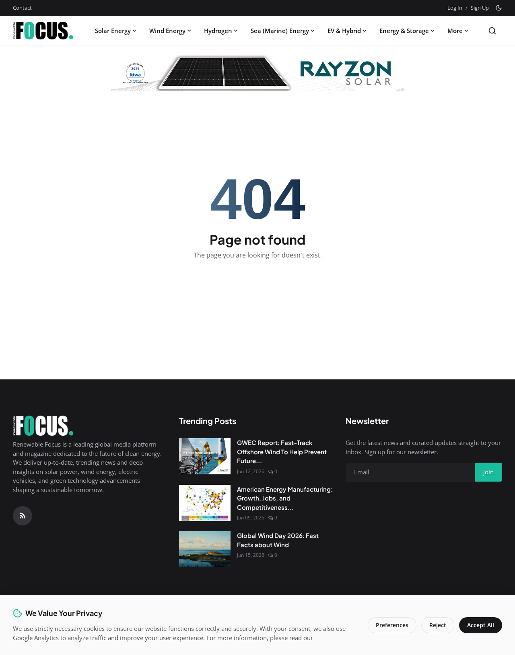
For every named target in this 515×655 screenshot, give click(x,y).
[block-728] (257, 73)
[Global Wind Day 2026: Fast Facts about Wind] (205, 549)
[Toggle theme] (498, 7)
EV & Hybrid (344, 31)
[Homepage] (43, 31)
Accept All (480, 625)
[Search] (492, 31)
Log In (454, 7)
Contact (22, 7)
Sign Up (480, 7)
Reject (437, 625)
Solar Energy (113, 31)
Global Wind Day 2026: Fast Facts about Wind (278, 539)
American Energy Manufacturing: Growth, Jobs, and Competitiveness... (285, 498)
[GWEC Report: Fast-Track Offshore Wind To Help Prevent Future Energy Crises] (205, 456)
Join (488, 472)
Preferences (392, 625)
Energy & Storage (404, 31)
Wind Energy (167, 31)
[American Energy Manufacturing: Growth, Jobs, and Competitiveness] (205, 503)
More (455, 31)
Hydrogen (218, 31)
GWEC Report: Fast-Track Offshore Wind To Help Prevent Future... (282, 451)
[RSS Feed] (22, 515)
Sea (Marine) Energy (280, 31)
